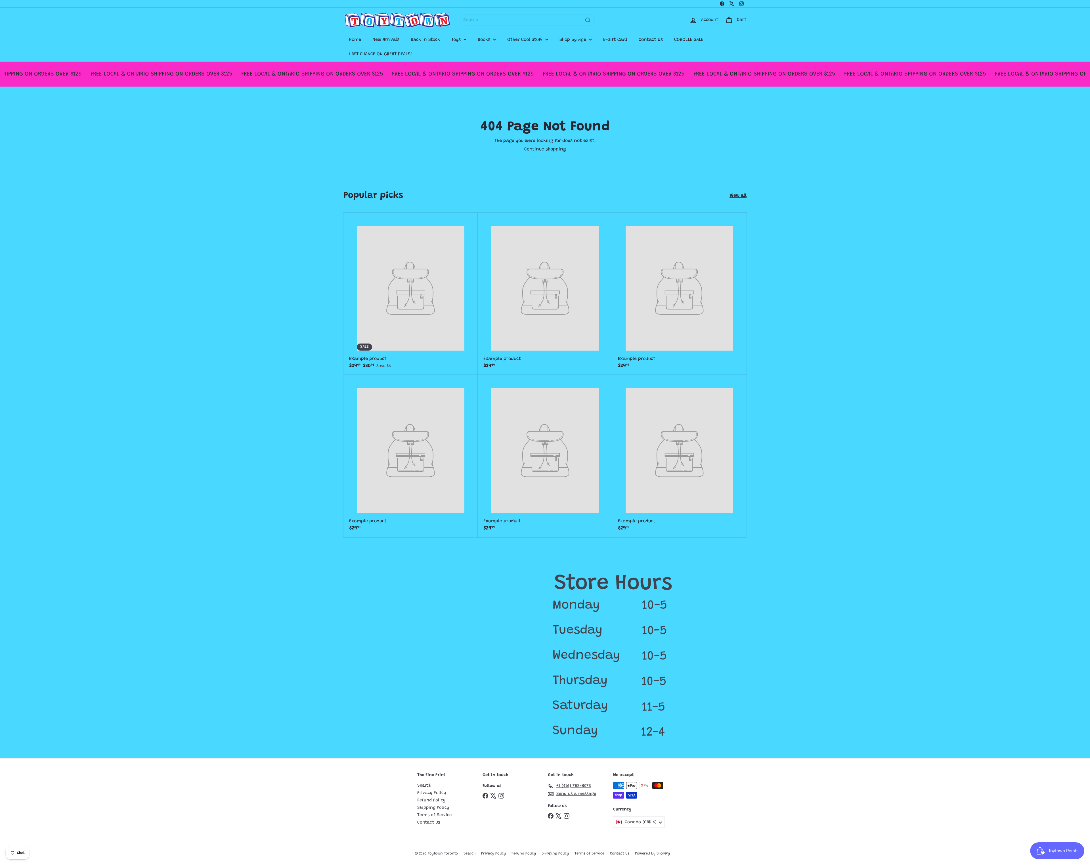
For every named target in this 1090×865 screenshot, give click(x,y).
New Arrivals (385, 39)
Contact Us (651, 39)
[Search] (588, 20)
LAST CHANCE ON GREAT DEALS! (380, 54)
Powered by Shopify (652, 853)
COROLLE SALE (688, 39)
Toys (456, 39)
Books (485, 39)
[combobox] (527, 20)
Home (355, 39)
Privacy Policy (431, 793)
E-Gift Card (615, 39)
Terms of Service (434, 815)
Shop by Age (573, 39)
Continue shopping (545, 149)
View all (738, 195)
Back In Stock (425, 39)
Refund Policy (431, 800)
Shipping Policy (433, 808)
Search (424, 786)
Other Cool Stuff (525, 39)
